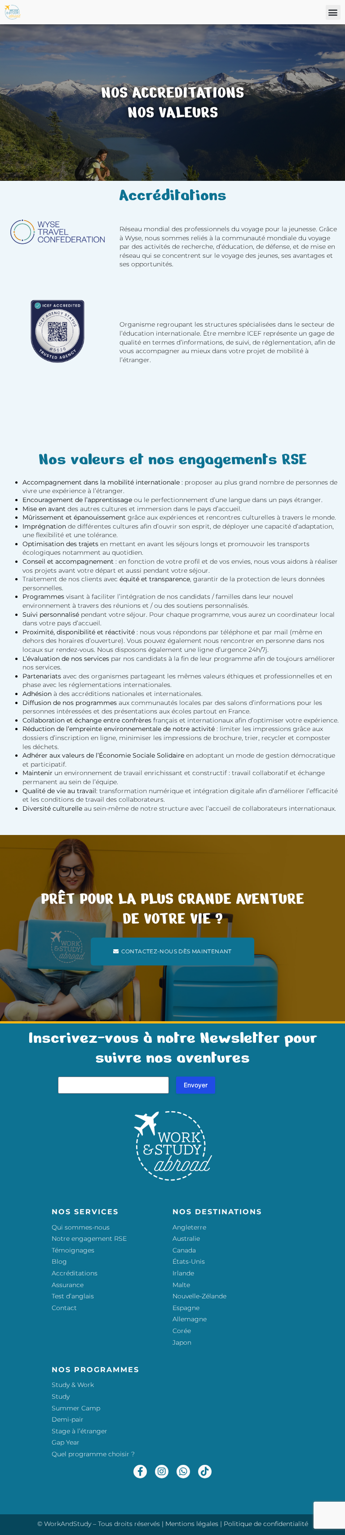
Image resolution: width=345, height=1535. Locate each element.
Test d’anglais (73, 1296)
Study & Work (73, 1385)
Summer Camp (76, 1408)
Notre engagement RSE (89, 1238)
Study (61, 1396)
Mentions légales (191, 1524)
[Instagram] (161, 1471)
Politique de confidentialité (266, 1524)
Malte (181, 1285)
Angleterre (189, 1227)
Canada (184, 1250)
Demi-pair (68, 1419)
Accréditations (74, 1273)
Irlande (183, 1273)
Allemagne (189, 1319)
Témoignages (73, 1250)
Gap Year (66, 1442)
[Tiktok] (205, 1471)
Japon (181, 1342)
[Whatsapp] (183, 1471)
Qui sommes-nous (81, 1227)
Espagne (185, 1308)
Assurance (68, 1285)
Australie (186, 1238)
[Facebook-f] (140, 1471)
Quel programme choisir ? (93, 1454)
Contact (64, 1308)
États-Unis (188, 1261)
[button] (333, 12)
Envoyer (196, 1085)
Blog (59, 1261)
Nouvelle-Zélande (199, 1296)
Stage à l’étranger (79, 1431)
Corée (181, 1331)
